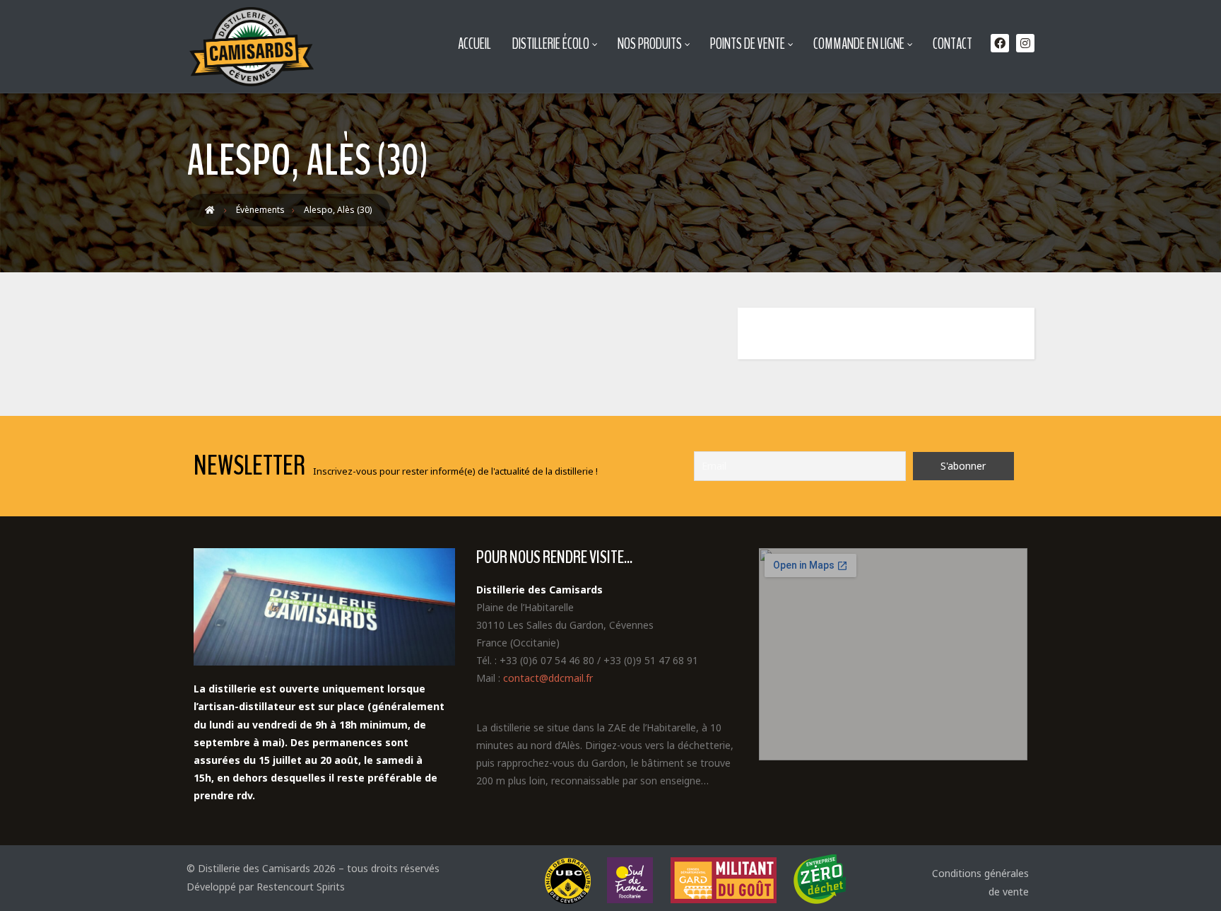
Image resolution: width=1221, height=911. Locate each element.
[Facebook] (1000, 43)
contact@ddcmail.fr (548, 678)
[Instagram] (1025, 43)
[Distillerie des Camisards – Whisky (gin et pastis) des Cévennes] (250, 46)
